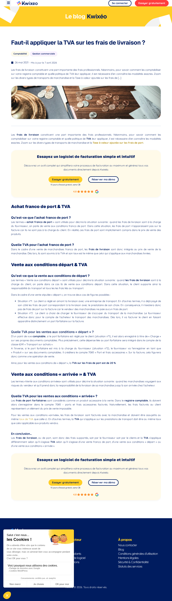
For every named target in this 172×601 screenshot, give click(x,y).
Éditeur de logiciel (74, 558)
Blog (121, 549)
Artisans (69, 566)
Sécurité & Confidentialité (133, 562)
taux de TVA (26, 419)
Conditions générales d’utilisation (138, 554)
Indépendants (72, 554)
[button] (8, 3)
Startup (68, 549)
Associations (71, 562)
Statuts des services (130, 566)
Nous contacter (127, 545)
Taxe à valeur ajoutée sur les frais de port (118, 142)
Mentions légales (128, 558)
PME (67, 545)
